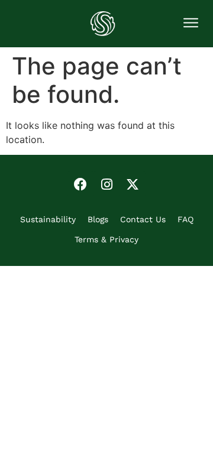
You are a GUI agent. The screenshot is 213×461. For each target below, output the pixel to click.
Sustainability (48, 219)
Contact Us (143, 219)
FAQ (185, 219)
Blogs (98, 219)
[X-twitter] (133, 184)
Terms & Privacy (106, 239)
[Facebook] (80, 184)
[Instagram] (106, 184)
